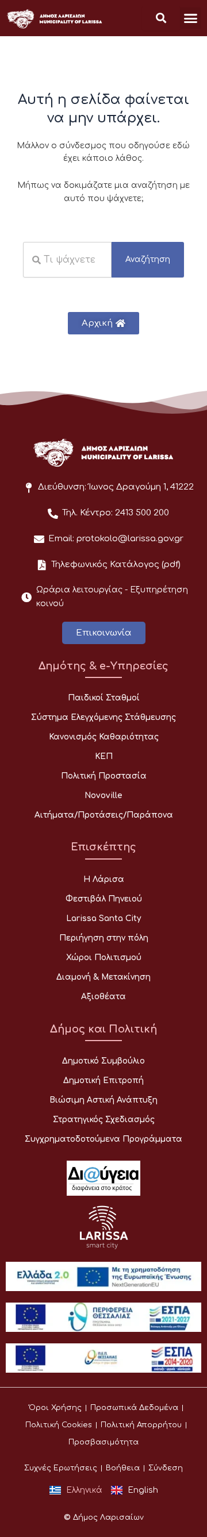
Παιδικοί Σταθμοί (104, 698)
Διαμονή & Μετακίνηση (103, 977)
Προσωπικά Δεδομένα (134, 1408)
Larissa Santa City (103, 918)
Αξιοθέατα (103, 996)
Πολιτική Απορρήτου (141, 1425)
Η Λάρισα (103, 879)
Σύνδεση (165, 1468)
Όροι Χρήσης (55, 1408)
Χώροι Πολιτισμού (103, 957)
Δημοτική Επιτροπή (103, 1080)
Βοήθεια (123, 1468)
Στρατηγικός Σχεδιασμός (104, 1119)
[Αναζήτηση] (161, 18)
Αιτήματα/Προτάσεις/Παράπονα (103, 815)
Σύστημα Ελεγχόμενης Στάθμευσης (103, 717)
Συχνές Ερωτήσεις (60, 1468)
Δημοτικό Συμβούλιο (103, 1061)
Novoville (103, 795)
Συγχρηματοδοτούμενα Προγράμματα (103, 1139)
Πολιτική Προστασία (104, 776)
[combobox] (67, 260)
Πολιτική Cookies (58, 1425)
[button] (191, 18)
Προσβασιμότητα (103, 1442)
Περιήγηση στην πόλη (103, 938)
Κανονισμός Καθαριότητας (104, 737)
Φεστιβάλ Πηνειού (104, 899)
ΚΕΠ (104, 756)
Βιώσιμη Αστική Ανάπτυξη (103, 1100)
